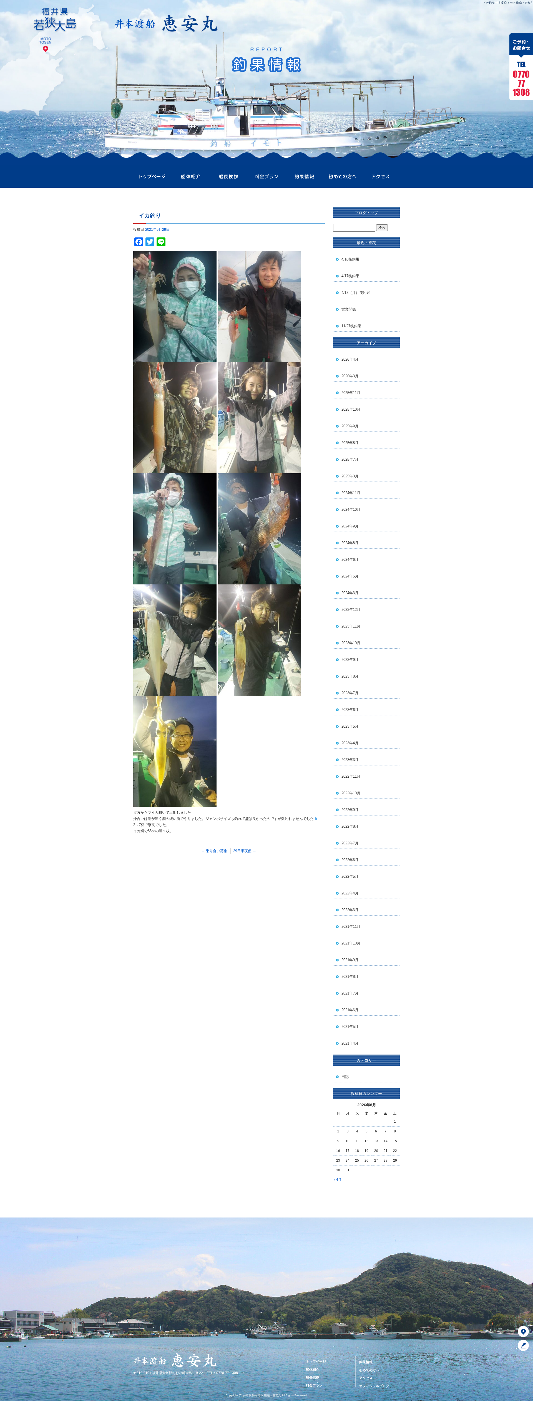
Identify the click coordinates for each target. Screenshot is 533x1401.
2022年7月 (349, 843)
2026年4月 (349, 359)
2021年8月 (349, 976)
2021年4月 (349, 1043)
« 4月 (337, 1180)
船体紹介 (190, 176)
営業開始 (348, 309)
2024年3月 (349, 593)
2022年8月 (349, 826)
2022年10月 (350, 793)
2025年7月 (349, 459)
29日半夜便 (244, 851)
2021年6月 (349, 1010)
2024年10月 (350, 509)
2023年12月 (350, 609)
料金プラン (266, 176)
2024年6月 (349, 559)
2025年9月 (349, 426)
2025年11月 (350, 393)
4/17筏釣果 (350, 276)
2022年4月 (349, 893)
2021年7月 (349, 993)
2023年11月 (350, 626)
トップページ (152, 176)
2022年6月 (349, 860)
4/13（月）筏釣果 (355, 293)
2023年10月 (350, 643)
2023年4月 (349, 743)
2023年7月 (349, 693)
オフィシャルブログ (374, 1386)
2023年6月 (349, 710)
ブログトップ (366, 212)
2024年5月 (349, 576)
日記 (345, 1077)
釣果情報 (304, 176)
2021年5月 (349, 1027)
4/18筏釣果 (350, 259)
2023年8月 (349, 676)
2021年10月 (350, 943)
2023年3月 (349, 760)
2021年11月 (350, 926)
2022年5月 (349, 876)
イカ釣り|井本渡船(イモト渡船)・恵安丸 (508, 2)
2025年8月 (349, 443)
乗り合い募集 (214, 851)
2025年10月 (350, 409)
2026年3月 (349, 376)
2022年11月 (350, 776)
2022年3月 (349, 910)
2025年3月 (349, 476)
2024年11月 (350, 493)
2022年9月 (349, 810)
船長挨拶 (228, 176)
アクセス (380, 176)
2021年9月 (349, 960)
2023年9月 (349, 660)
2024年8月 (349, 543)
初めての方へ (342, 176)
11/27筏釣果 (351, 326)
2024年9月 (349, 526)
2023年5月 (349, 726)
